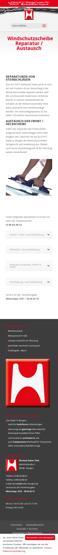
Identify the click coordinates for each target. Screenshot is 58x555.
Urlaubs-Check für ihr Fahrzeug (23, 340)
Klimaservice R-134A (17, 335)
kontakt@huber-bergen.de (25, 483)
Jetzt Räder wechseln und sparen (24, 345)
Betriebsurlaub (15, 331)
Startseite (16, 524)
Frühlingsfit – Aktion (17, 350)
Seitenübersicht (35, 524)
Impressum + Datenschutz (27, 532)
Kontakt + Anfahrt (27, 528)
